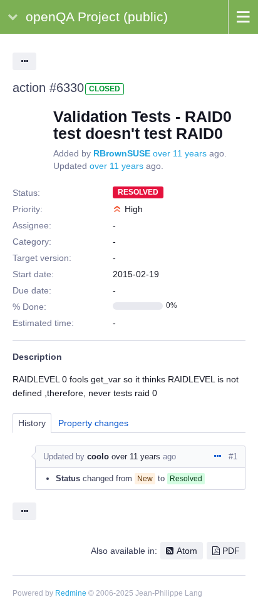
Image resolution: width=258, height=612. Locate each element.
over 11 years (180, 153)
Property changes (93, 423)
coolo (98, 456)
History (32, 423)
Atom (187, 551)
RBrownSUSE (121, 153)
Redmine (70, 593)
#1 (233, 456)
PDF (231, 551)
